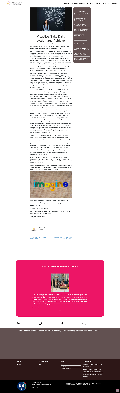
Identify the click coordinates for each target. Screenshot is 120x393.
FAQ (62, 364)
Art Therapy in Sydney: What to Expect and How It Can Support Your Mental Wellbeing (80, 19)
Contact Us (114, 3)
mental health (53, 96)
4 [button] (60, 310)
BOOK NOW (67, 3)
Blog (109, 3)
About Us (98, 3)
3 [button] (59, 310)
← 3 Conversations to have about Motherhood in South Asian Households (39, 238)
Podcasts (104, 3)
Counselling (82, 3)
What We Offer (90, 3)
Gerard (42, 229)
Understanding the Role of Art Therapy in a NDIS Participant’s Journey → (62, 238)
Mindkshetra (36, 222)
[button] (117, 390)
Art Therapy (75, 3)
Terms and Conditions (65, 368)
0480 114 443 (35, 387)
